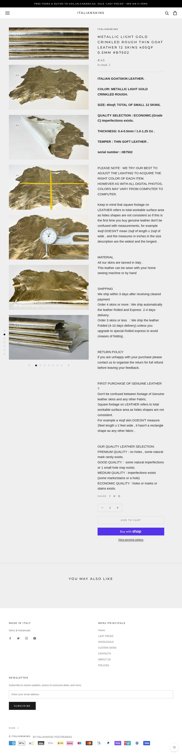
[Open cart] (175, 13)
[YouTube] (34, 638)
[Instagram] (26, 638)
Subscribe (22, 706)
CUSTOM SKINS (107, 647)
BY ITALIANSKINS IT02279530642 (52, 737)
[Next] (68, 365)
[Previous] (29, 365)
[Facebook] (110, 496)
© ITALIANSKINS (19, 736)
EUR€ (12, 728)
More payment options (130, 539)
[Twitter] (114, 496)
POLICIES (103, 665)
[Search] (167, 13)
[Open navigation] (7, 13)
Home (101, 630)
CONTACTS (104, 653)
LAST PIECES (105, 636)
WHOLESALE (106, 642)
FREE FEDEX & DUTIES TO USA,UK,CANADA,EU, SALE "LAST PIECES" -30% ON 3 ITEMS (91, 3)
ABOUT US (104, 659)
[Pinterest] (119, 496)
